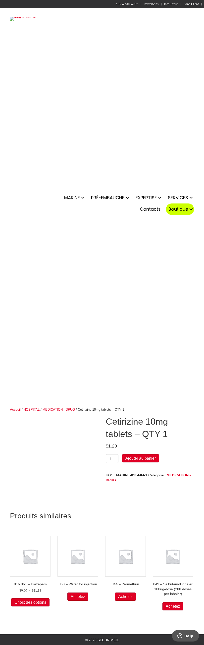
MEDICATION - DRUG (59, 409)
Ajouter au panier (140, 458)
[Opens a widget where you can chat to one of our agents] (185, 636)
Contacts (150, 209)
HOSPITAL (32, 409)
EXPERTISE (146, 198)
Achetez (78, 597)
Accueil (15, 409)
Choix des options (30, 602)
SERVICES (178, 198)
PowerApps (151, 3)
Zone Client (191, 3)
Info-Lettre (171, 3)
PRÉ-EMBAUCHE (107, 198)
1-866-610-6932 (127, 3)
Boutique (178, 209)
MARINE (72, 198)
